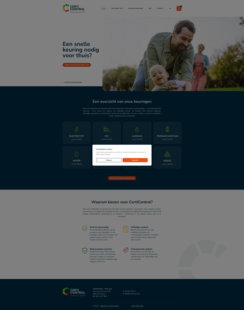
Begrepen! (135, 160)
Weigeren (109, 160)
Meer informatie (105, 154)
